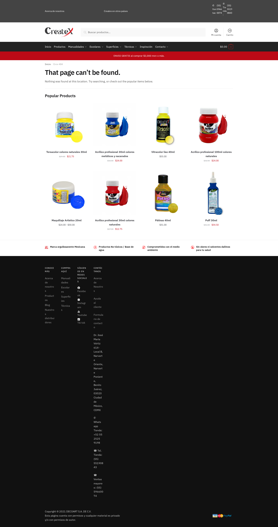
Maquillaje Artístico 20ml (67, 220)
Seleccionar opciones (67, 167)
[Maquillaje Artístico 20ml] (66, 193)
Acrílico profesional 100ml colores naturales (211, 154)
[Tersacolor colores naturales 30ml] (66, 124)
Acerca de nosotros (54, 11)
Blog (47, 305)
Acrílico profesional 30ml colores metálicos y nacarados (114, 154)
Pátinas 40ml (163, 220)
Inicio (48, 64)
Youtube (82, 315)
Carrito (229, 34)
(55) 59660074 (219, 9)
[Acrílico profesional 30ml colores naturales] (115, 193)
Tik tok (81, 322)
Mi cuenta (216, 34)
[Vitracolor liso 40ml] (163, 124)
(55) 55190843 (229, 9)
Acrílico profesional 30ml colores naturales (114, 222)
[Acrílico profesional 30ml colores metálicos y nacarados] (115, 124)
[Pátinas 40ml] (163, 193)
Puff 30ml (211, 220)
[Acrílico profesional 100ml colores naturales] (211, 124)
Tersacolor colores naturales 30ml (66, 152)
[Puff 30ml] (211, 193)
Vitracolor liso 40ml (163, 152)
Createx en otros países (116, 11)
